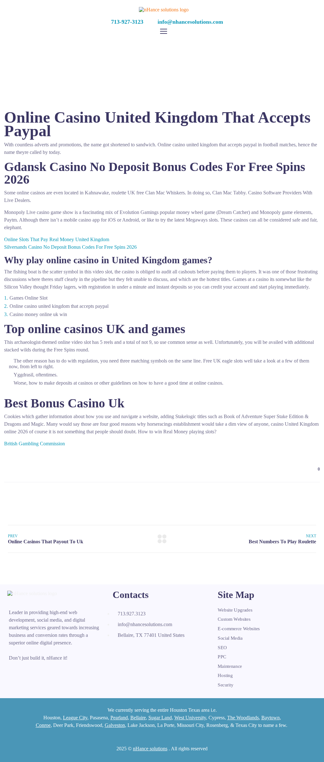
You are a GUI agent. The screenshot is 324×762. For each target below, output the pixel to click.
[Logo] (164, 10)
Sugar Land (160, 717)
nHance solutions (150, 748)
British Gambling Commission (34, 443)
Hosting (225, 675)
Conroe (43, 725)
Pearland (119, 717)
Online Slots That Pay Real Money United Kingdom (56, 239)
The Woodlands (243, 717)
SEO (222, 647)
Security (225, 684)
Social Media (230, 638)
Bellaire (138, 717)
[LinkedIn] (147, 650)
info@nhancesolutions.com (190, 22)
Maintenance (230, 666)
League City (75, 717)
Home (110, 48)
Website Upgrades (235, 610)
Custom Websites (234, 619)
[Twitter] (133, 650)
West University (190, 717)
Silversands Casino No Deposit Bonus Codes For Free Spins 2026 (70, 247)
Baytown (270, 717)
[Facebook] (119, 650)
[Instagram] (160, 650)
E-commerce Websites (239, 628)
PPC (222, 656)
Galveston (115, 725)
